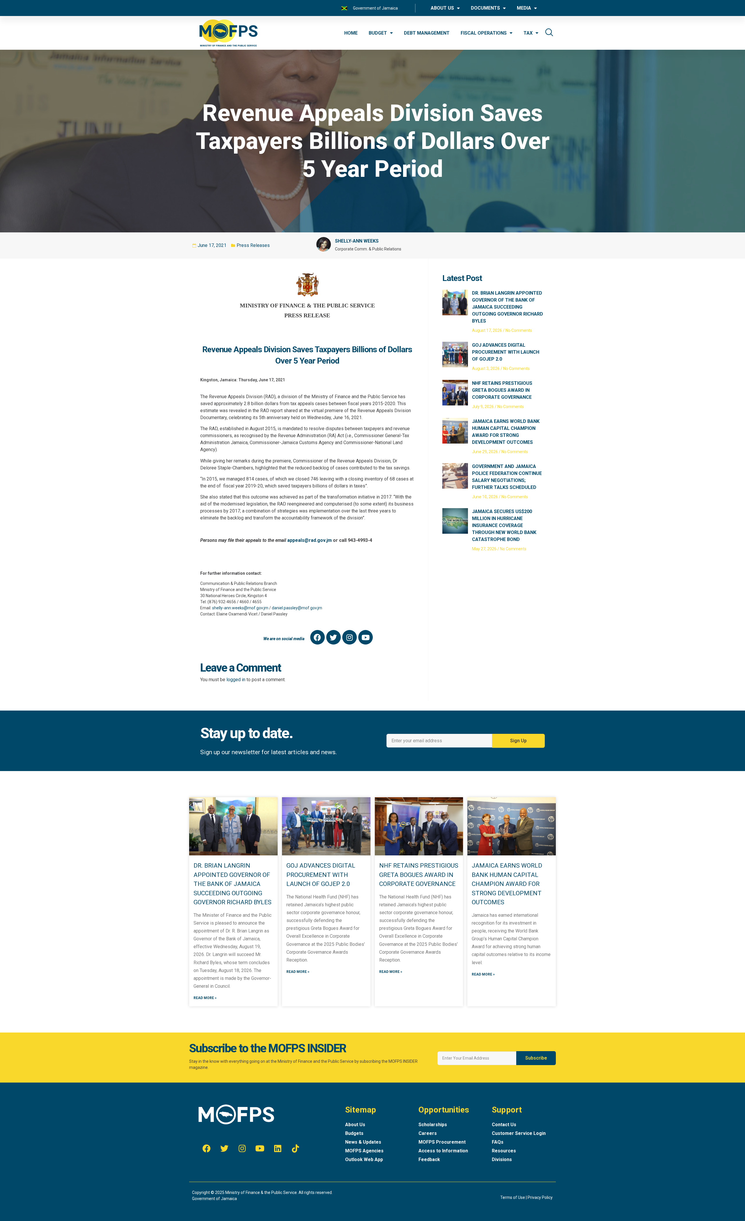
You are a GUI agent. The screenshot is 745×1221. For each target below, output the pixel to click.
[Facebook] (317, 637)
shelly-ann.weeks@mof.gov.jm (240, 608)
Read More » (205, 998)
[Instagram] (349, 637)
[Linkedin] (277, 1148)
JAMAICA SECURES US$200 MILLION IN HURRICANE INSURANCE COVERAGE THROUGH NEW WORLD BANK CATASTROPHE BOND (504, 525)
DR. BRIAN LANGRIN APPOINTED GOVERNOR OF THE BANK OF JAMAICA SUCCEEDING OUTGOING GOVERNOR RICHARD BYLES (507, 307)
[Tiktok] (295, 1148)
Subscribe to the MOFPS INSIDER (267, 1048)
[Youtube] (365, 637)
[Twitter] (333, 637)
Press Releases (253, 245)
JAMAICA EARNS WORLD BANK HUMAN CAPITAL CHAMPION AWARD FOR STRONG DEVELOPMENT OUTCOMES (507, 884)
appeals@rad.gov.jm (309, 540)
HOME (351, 33)
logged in (235, 679)
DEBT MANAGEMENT (427, 33)
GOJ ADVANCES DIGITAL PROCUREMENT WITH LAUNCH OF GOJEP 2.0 (505, 352)
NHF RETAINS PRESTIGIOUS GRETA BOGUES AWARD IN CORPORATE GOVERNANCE (502, 390)
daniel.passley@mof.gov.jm (297, 608)
